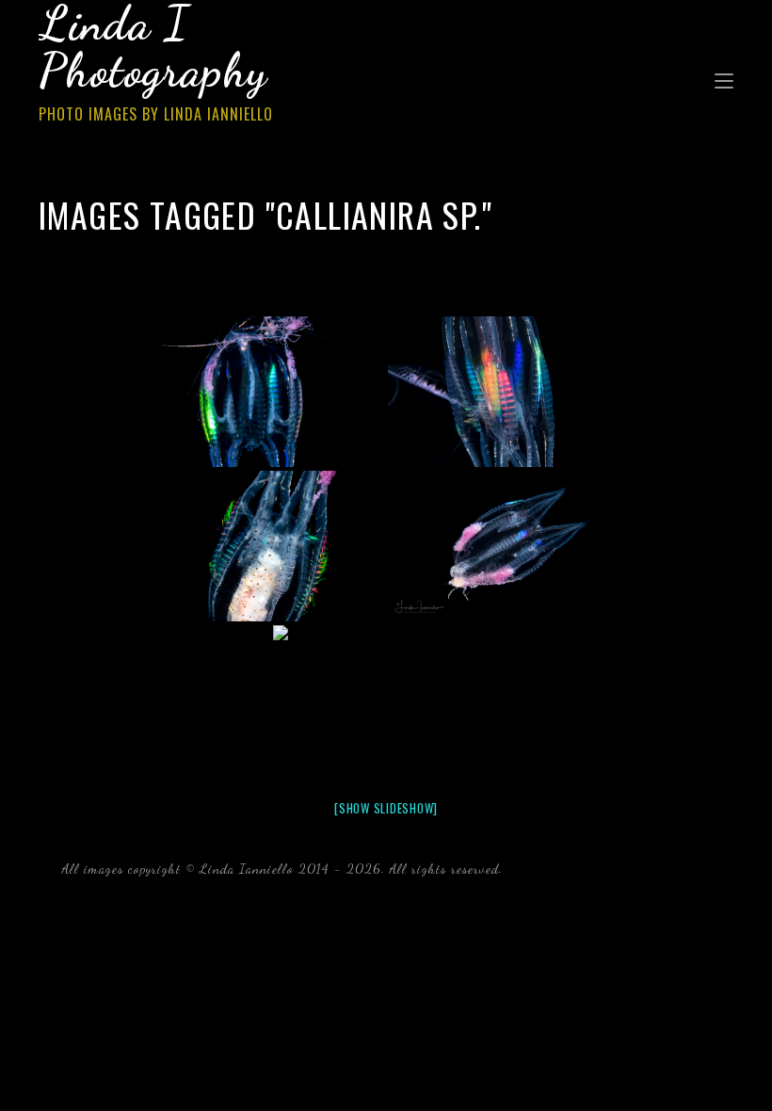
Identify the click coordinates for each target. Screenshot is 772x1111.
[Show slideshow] (386, 807)
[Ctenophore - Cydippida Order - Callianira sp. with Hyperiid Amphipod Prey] (271, 546)
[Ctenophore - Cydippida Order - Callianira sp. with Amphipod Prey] (386, 700)
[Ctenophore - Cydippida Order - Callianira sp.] (271, 391)
